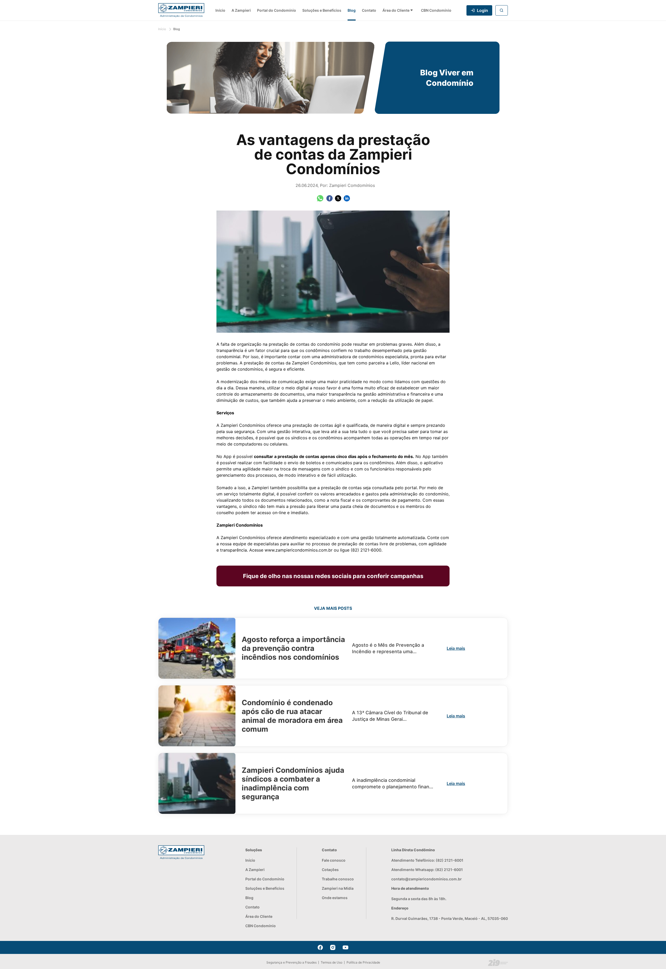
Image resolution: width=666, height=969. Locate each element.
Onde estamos (335, 897)
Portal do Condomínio (276, 10)
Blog (352, 10)
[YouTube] (345, 947)
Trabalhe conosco (338, 879)
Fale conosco (333, 860)
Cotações (330, 869)
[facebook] (320, 947)
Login (482, 10)
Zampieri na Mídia (338, 888)
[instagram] (333, 947)
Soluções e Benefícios (321, 10)
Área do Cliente (395, 10)
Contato (369, 10)
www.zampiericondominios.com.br (298, 550)
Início (220, 10)
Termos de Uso (331, 962)
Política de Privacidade (363, 962)
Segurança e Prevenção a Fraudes (291, 962)
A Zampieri (241, 10)
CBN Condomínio (436, 10)
